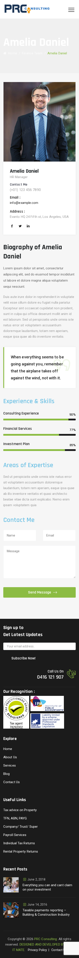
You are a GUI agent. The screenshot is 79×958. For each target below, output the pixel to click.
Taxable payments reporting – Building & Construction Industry (46, 912)
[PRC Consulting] (30, 9)
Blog (6, 774)
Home (11, 53)
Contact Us (11, 782)
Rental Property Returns (20, 851)
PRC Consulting (45, 939)
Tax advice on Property (20, 810)
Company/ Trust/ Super (20, 827)
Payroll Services (15, 835)
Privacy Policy (37, 950)
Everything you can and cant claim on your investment (47, 887)
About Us (10, 757)
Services (9, 765)
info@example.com (24, 203)
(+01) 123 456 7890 (25, 190)
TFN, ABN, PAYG (15, 818)
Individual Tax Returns (19, 843)
